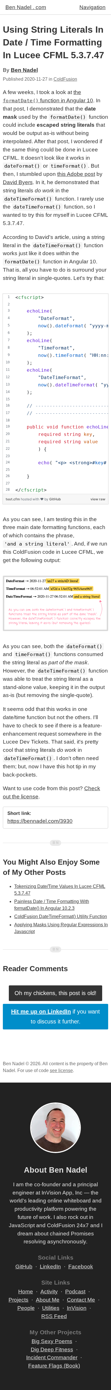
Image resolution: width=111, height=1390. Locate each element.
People (26, 1308)
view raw (98, 499)
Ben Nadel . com (25, 7)
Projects (18, 1300)
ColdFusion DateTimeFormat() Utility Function (60, 916)
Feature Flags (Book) (54, 1366)
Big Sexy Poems (52, 1341)
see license (61, 1070)
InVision (77, 1308)
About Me (47, 1300)
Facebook (80, 1267)
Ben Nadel (24, 70)
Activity (49, 1292)
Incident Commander (51, 1357)
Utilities (50, 1308)
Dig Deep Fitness (52, 1349)
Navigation (92, 7)
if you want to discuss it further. (55, 1016)
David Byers (18, 182)
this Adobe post (76, 174)
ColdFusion (65, 79)
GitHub (55, 499)
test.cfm (13, 499)
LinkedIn (50, 1267)
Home (25, 1292)
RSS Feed (54, 1316)
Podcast (75, 1292)
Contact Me (81, 1300)
